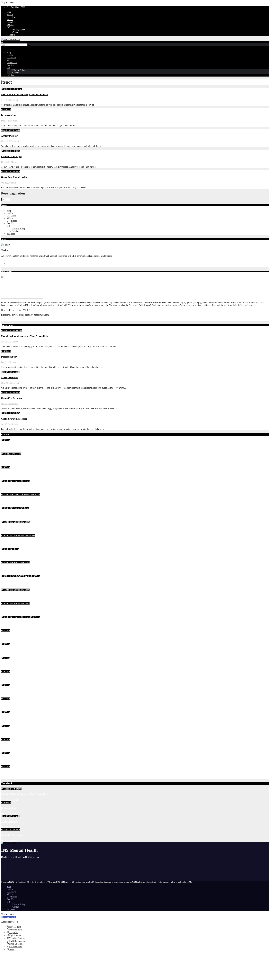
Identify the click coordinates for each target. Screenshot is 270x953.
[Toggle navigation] (2, 42)
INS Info (16, 151)
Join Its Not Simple (10, 513)
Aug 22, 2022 (7, 696)
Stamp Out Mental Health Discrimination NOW (24, 677)
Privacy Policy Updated (12, 745)
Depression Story (9, 115)
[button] (8, 917)
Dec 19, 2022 (7, 655)
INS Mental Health (19, 850)
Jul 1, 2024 (6, 478)
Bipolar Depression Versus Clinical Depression (23, 663)
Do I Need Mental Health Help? (16, 582)
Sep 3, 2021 (6, 750)
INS (8, 27)
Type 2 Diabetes (8, 718)
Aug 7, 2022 (6, 723)
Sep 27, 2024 (7, 451)
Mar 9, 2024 (6, 546)
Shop (9, 12)
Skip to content (7, 2)
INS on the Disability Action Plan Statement (22, 609)
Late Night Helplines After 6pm (16, 595)
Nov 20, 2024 (7, 141)
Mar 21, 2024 (7, 505)
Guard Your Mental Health (14, 177)
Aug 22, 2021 (7, 764)
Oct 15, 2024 (7, 183)
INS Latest (15, 494)
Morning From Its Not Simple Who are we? (22, 636)
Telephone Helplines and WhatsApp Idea (20, 554)
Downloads (12, 22)
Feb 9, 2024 (6, 628)
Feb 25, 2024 (7, 601)
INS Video (35, 617)
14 (8, 199)
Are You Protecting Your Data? (16, 486)
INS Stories (17, 89)
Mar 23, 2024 (7, 492)
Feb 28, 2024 (7, 573)
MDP (32, 535)
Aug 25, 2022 (7, 682)
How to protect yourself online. (15, 704)
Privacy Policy (18, 29)
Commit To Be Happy (11, 156)
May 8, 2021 (7, 778)
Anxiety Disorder (9, 136)
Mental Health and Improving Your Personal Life (24, 94)
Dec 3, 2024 (6, 121)
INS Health (6, 89)
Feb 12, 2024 (7, 614)
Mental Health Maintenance (14, 446)
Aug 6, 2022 (6, 737)
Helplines (11, 35)
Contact (15, 32)
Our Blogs (11, 17)
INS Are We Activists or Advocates (17, 527)
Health (10, 14)
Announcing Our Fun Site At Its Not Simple (22, 622)
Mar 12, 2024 (7, 533)
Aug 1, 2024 (6, 465)
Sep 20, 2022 (7, 669)
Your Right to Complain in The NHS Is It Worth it (25, 500)
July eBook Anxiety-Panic (13, 473)
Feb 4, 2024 (6, 641)
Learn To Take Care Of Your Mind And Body (23, 459)
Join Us (10, 24)
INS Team (5, 440)
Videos (10, 19)
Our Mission (7, 772)
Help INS (5, 130)
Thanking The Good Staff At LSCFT (19, 541)
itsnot (15, 100)
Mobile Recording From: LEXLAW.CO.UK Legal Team (28, 568)
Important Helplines (10, 731)
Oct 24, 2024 (7, 162)
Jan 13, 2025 (7, 100)
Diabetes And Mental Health (14, 758)
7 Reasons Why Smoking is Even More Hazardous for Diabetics (31, 690)
